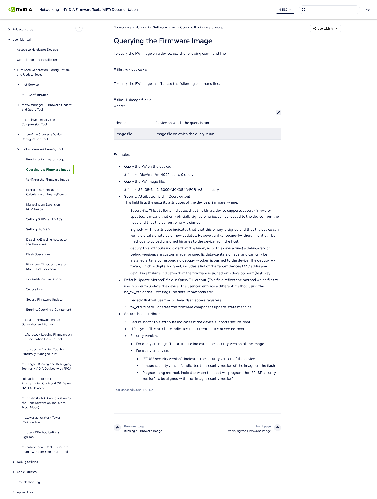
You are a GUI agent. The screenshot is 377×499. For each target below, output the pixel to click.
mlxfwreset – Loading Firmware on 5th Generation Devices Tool (47, 336)
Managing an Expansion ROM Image (43, 206)
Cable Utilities (27, 472)
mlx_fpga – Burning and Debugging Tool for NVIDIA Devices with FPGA (46, 366)
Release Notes (22, 29)
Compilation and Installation (37, 60)
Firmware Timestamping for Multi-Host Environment (46, 266)
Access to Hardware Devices (37, 50)
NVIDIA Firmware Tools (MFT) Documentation (100, 9)
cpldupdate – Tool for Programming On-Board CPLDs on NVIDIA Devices (46, 383)
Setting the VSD (38, 229)
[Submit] (303, 9)
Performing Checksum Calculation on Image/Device (46, 192)
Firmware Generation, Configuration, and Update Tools (43, 72)
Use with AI (325, 28)
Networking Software (151, 27)
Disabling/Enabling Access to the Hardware (46, 241)
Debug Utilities (27, 462)
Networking (49, 9)
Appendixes (25, 492)
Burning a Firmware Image (45, 159)
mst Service (30, 85)
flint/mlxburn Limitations (44, 279)
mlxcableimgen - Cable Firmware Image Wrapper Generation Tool (45, 449)
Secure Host (35, 289)
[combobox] (329, 10)
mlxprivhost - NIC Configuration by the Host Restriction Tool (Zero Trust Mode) (46, 402)
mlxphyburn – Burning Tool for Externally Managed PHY (43, 351)
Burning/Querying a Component (48, 310)
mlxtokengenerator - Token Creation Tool (41, 420)
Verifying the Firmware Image (47, 180)
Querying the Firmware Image (48, 169)
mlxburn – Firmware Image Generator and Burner (41, 322)
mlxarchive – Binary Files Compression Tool (39, 122)
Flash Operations (38, 254)
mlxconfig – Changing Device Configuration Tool (42, 136)
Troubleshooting (28, 482)
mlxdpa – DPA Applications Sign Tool (40, 434)
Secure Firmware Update (44, 299)
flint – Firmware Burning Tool (42, 149)
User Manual (21, 39)
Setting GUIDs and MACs (44, 219)
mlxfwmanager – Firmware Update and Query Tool (47, 107)
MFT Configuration (35, 95)
